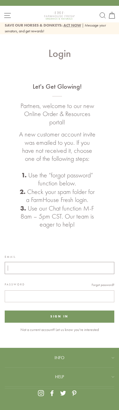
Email (10, 257)
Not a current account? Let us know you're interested (59, 329)
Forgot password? (103, 285)
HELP (59, 376)
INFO (59, 357)
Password (15, 284)
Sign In (59, 316)
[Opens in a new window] (41, 393)
